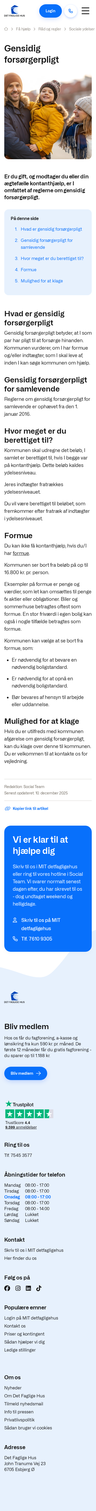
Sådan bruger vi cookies (28, 1427)
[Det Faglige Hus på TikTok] (38, 1288)
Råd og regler (49, 29)
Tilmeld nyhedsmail (23, 1403)
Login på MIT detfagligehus (31, 1318)
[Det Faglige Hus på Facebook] (7, 1288)
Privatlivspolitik (19, 1419)
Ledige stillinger (20, 1350)
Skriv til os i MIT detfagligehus (33, 1250)
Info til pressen (19, 1411)
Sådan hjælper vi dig (24, 1342)
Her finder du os (20, 1258)
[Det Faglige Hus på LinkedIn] (28, 1288)
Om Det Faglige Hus (24, 1395)
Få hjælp (23, 29)
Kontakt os (15, 1326)
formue (21, 553)
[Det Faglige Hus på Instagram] (18, 1288)
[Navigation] (85, 11)
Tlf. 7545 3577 (18, 1155)
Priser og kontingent (24, 1334)
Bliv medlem (22, 1073)
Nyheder (13, 1387)
